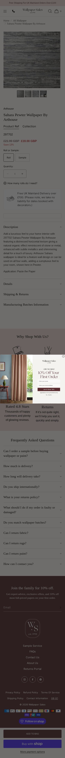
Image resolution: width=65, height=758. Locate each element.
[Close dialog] (63, 356)
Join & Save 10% (48, 389)
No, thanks (49, 394)
